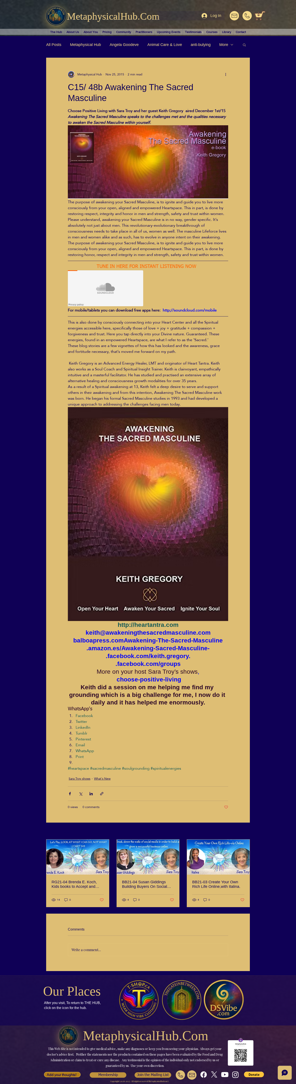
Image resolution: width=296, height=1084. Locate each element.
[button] (244, 44)
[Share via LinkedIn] (91, 794)
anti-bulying (201, 44)
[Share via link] (102, 794)
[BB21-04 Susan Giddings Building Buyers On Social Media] (148, 857)
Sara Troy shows (79, 778)
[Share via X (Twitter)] (80, 794)
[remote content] (106, 288)
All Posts (53, 44)
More (223, 44)
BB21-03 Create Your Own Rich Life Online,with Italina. (216, 884)
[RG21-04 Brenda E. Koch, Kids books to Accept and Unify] (77, 857)
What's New (102, 778)
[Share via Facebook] (70, 794)
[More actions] (225, 74)
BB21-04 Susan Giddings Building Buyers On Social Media (144, 884)
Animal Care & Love (164, 44)
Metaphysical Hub (85, 44)
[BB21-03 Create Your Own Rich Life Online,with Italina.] (218, 857)
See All (245, 831)
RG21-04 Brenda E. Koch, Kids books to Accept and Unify (74, 884)
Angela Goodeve (124, 44)
